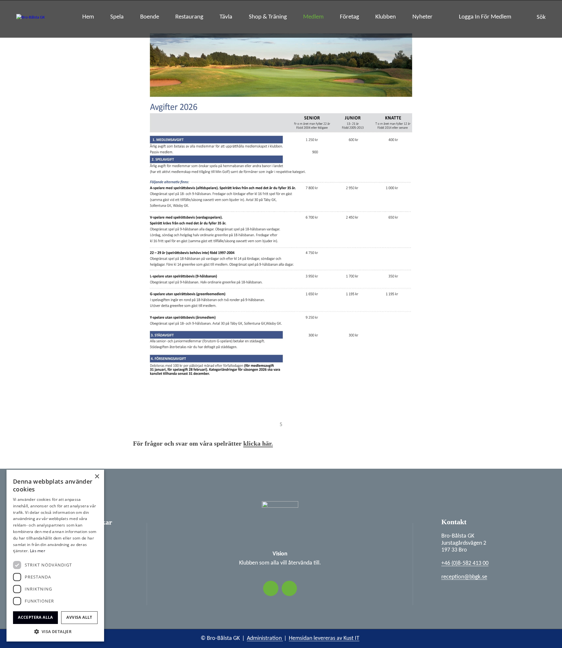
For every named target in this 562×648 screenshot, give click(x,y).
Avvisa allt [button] (79, 617)
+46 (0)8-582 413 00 (464, 563)
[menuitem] (88, 19)
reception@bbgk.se (464, 577)
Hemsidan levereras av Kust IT (324, 638)
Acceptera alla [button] (35, 617)
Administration (265, 638)
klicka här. (258, 443)
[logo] (30, 18)
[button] (55, 631)
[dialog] (55, 556)
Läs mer (37, 550)
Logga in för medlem (485, 17)
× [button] (96, 476)
